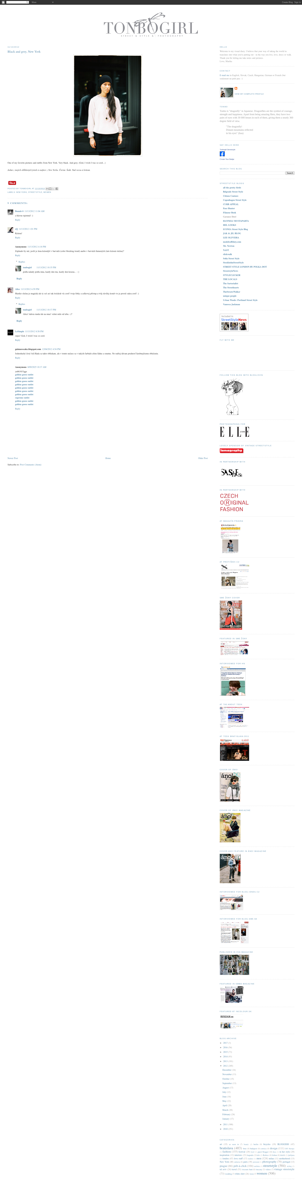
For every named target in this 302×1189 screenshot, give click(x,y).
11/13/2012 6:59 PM (30, 289)
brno (244, 1148)
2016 (225, 1047)
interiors (238, 1154)
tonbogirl (27, 267)
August (225, 1087)
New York (21, 192)
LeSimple (19, 331)
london (226, 1158)
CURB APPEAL (231, 204)
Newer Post (13, 458)
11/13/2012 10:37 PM (46, 309)
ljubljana (291, 1155)
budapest (253, 1148)
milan (271, 1158)
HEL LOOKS (229, 225)
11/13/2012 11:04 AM (35, 211)
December (227, 1069)
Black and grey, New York (24, 51)
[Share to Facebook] (56, 188)
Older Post (203, 458)
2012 (225, 1065)
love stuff (238, 1158)
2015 (225, 1051)
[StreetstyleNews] (234, 330)
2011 (225, 1124)
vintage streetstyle (284, 1169)
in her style (285, 1151)
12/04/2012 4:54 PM (51, 349)
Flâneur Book (229, 212)
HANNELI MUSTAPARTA (236, 220)
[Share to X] (53, 188)
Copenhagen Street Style (234, 200)
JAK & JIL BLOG (232, 233)
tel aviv (223, 1169)
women (47, 192)
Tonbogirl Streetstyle (227, 150)
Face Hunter (229, 208)
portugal (286, 1161)
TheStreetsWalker (231, 291)
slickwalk (227, 254)
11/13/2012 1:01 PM (28, 228)
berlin (256, 1144)
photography (269, 1161)
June (224, 1096)
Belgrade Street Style (233, 191)
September (227, 1083)
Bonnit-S (19, 211)
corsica (263, 1148)
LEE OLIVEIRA (231, 237)
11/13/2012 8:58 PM (34, 331)
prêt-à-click (240, 1166)
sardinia (257, 1166)
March (225, 1109)
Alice (17, 289)
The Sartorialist (230, 283)
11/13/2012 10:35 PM (46, 267)
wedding (228, 1174)
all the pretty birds (232, 187)
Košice (266, 1155)
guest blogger (263, 1152)
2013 (225, 1061)
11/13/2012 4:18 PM (37, 246)
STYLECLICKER (231, 275)
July (224, 1091)
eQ (16, 229)
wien (252, 1174)
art (221, 1144)
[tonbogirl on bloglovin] (232, 414)
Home (108, 458)
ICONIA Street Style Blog (235, 229)
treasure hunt (247, 1169)
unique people (229, 295)
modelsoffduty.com (232, 241)
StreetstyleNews (230, 270)
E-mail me (224, 75)
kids (258, 1155)
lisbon (274, 1155)
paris (245, 1161)
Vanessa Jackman (231, 304)
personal (256, 1162)
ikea (274, 1152)
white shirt (240, 1173)
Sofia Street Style (231, 258)
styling (289, 1166)
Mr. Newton (228, 245)
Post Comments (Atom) (30, 464)
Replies (22, 261)
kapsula (250, 1155)
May (224, 1100)
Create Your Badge (227, 159)
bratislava (226, 1147)
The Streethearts (231, 287)
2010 (225, 1128)
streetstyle (35, 192)
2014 (225, 1056)
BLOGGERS (283, 1144)
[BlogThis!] (50, 188)
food (252, 1152)
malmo (250, 1158)
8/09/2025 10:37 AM (37, 366)
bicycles (267, 1144)
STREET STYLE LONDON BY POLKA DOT (245, 266)
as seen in (234, 1144)
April (225, 1105)
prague (223, 1166)
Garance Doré (229, 216)
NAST (226, 250)
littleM (282, 1155)
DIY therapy (289, 1148)
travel (234, 1169)
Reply (17, 219)
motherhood (284, 1158)
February (226, 1114)
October (226, 1078)
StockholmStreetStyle (233, 262)
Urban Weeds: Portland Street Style (240, 300)
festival (242, 1151)
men (259, 1158)
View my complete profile (249, 94)
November (227, 1074)
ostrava (237, 1162)
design (273, 1148)
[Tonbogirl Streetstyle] (222, 155)
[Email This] (47, 188)
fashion (227, 1151)
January (226, 1118)
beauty (246, 1144)
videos (268, 1169)
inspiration (224, 1154)
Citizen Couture (230, 196)
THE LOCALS (230, 279)
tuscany (259, 1169)
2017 (225, 1042)
